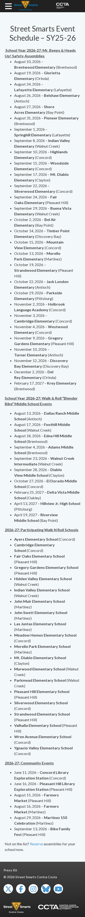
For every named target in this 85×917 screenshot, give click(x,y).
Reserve (36, 844)
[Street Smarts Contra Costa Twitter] (8, 888)
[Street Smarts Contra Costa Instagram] (33, 888)
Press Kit (10, 870)
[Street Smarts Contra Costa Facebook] (21, 888)
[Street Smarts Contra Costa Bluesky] (46, 888)
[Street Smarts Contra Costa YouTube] (58, 888)
